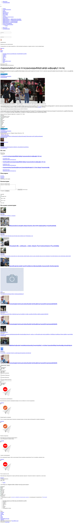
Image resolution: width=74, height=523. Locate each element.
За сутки (2, 175)
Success (4, 15)
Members (4, 11)
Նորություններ (6, 2)
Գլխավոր (5, 1)
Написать (2, 48)
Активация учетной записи (8, 16)
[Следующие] (3, 480)
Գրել (1, 51)
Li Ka (1, 291)
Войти (1, 50)
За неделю (2, 176)
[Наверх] (1, 498)
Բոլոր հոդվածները (7, 23)
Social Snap (7, 521)
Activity (4, 8)
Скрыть (8, 365)
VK (7, 134)
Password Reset (6, 12)
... (0, 4)
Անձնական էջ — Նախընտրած (10, 21)
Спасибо (2, 440)
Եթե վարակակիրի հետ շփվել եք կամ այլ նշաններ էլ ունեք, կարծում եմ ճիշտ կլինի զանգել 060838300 (24, 314)
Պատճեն (14, 520)
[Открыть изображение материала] (22, 102)
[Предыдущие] (1, 480)
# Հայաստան (3, 77)
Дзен (5, 134)
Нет (3, 368)
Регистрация (5, 17)
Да (1, 368)
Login (4, 10)
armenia (1, 350)
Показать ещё (3, 365)
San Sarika (2, 213)
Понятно (2, 402)
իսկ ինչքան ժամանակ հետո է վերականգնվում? (12, 293)
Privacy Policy (5, 14)
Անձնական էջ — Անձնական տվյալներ (12, 19)
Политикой (44, 497)
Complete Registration (7, 9)
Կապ (6, 25)
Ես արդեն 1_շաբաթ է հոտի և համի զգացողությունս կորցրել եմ (15, 352)
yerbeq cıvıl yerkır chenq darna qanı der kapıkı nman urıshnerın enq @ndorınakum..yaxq (16, 235)
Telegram (2, 134)
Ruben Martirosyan (4, 311)
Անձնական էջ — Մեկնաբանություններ (12, 20)
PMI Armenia (5, 13)
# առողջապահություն (5, 76)
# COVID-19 (2, 75)
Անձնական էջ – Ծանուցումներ (10, 22)
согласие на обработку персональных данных (20, 497)
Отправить (7, 190)
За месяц (2, 177)
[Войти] (1, 49)
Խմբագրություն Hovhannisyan (7, 65)
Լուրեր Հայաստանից (8, 24)
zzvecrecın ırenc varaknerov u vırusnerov (7, 215)
